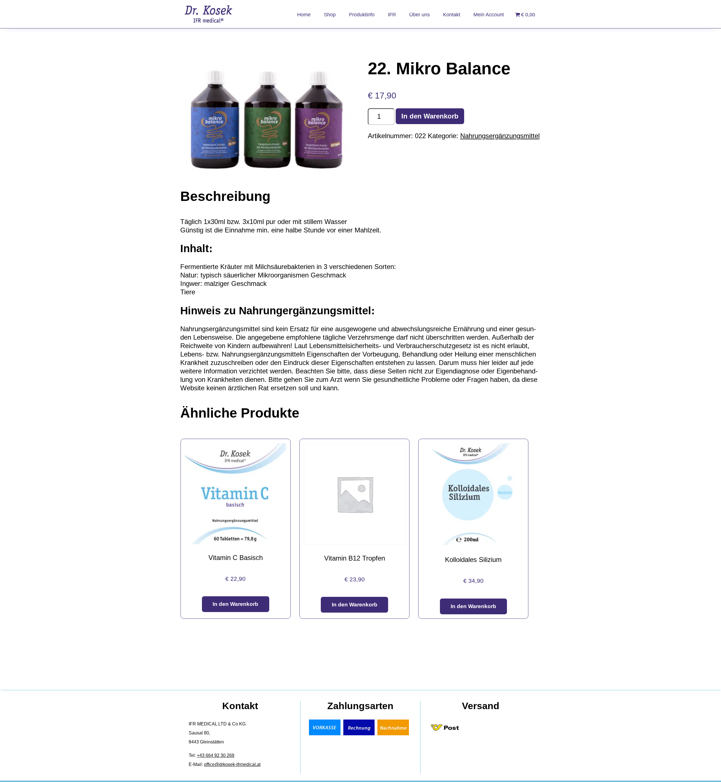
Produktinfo (362, 14)
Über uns (419, 14)
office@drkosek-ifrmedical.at (232, 764)
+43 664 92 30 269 (215, 755)
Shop (330, 14)
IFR (392, 14)
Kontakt (451, 14)
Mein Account (488, 14)
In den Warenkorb (430, 116)
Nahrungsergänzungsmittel (500, 136)
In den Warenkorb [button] (235, 604)
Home (304, 14)
